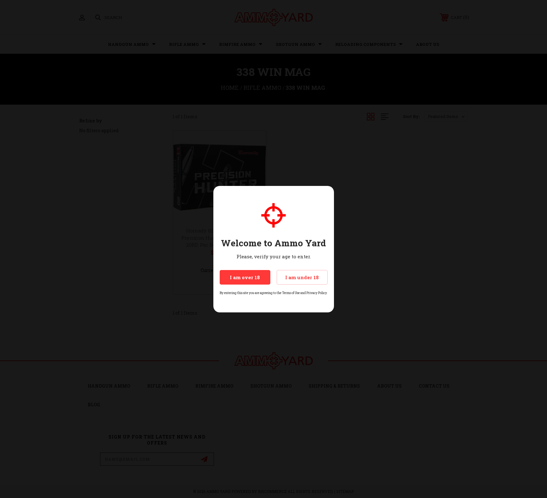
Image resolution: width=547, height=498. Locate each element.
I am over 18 (245, 277)
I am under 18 (302, 277)
